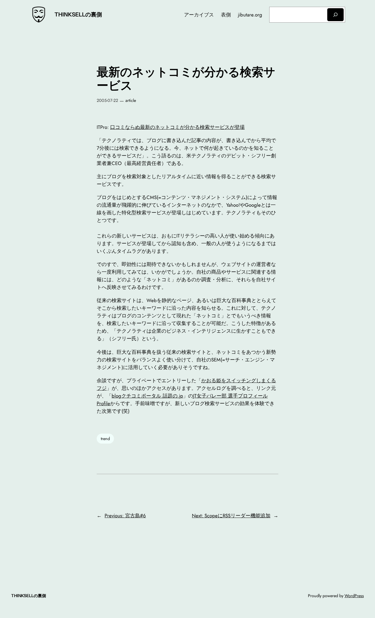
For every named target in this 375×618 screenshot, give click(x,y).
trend (105, 439)
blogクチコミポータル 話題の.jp (147, 395)
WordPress (354, 596)
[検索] (335, 14)
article (130, 100)
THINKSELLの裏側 (78, 14)
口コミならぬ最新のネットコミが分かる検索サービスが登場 (177, 127)
